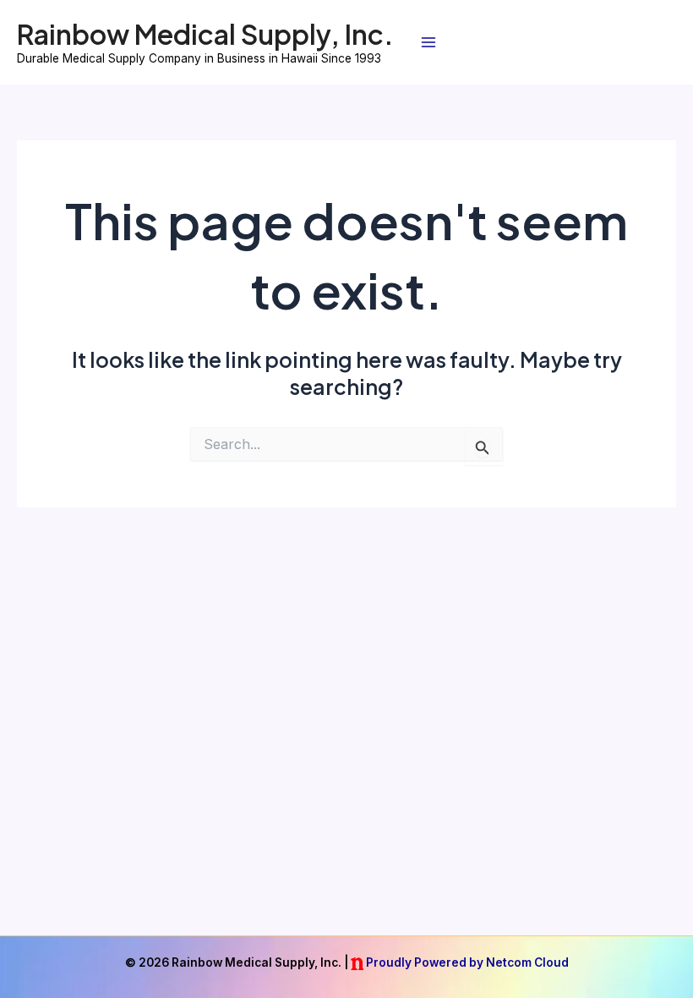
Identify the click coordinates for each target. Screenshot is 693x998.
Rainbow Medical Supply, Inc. (205, 34)
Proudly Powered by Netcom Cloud (467, 962)
